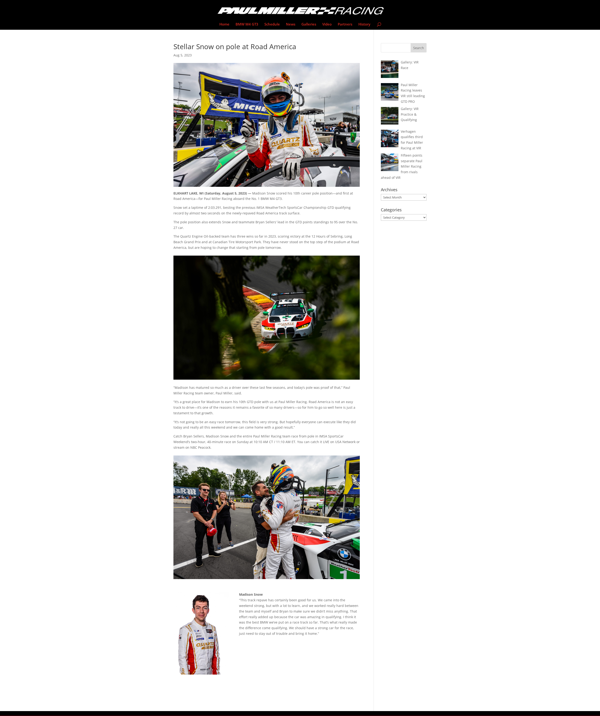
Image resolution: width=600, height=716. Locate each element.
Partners (345, 24)
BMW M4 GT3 (247, 24)
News (290, 24)
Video (327, 24)
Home (224, 24)
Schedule (272, 24)
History (364, 24)
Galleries (308, 24)
